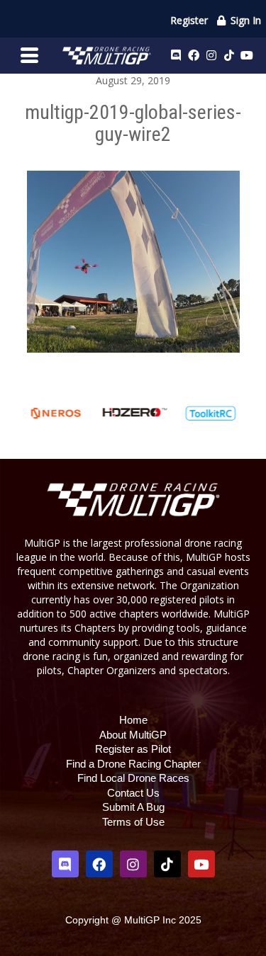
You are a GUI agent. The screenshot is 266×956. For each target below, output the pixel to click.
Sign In (244, 20)
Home (133, 720)
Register (189, 20)
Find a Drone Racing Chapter (133, 764)
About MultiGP (133, 735)
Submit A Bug (133, 807)
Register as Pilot (133, 749)
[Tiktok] (229, 55)
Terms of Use (133, 822)
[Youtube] (246, 55)
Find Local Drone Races (133, 778)
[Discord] (176, 55)
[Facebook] (193, 55)
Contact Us (133, 793)
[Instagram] (211, 55)
